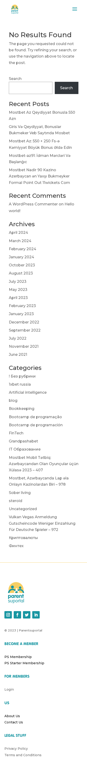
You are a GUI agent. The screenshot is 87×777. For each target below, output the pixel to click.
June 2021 (18, 354)
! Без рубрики (22, 376)
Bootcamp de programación (36, 425)
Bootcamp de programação (35, 417)
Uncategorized (23, 509)
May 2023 (18, 289)
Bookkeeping (21, 408)
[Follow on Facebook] (17, 615)
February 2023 (22, 306)
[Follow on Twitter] (26, 615)
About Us (12, 716)
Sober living (20, 493)
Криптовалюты (23, 538)
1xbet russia (20, 384)
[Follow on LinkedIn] (36, 615)
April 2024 (18, 232)
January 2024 (21, 257)
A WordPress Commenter (33, 204)
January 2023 (21, 314)
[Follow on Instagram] (8, 615)
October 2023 (22, 265)
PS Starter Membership (24, 663)
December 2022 (24, 322)
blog (13, 400)
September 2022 (25, 330)
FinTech (16, 433)
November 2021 (24, 346)
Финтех (16, 546)
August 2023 (21, 273)
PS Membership (18, 657)
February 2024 (22, 249)
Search (15, 78)
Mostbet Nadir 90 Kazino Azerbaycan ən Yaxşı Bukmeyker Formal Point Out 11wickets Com (39, 176)
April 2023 (18, 298)
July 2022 (17, 338)
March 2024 (20, 241)
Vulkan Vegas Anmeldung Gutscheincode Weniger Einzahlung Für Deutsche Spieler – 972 (42, 523)
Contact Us (13, 722)
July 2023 (17, 281)
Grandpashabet (23, 441)
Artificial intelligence (28, 392)
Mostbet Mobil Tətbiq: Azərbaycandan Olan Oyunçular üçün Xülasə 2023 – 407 (43, 463)
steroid (15, 501)
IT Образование (25, 449)
